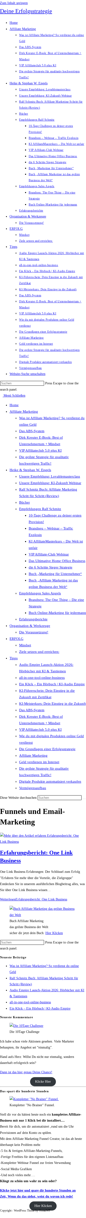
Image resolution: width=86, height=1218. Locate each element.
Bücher (24, 502)
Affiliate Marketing (24, 411)
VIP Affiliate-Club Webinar (49, 554)
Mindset (25, 645)
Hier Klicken (54, 933)
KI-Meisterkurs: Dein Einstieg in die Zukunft (52, 704)
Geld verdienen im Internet (39, 762)
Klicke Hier (43, 1082)
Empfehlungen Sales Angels (40, 593)
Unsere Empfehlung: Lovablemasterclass (49, 476)
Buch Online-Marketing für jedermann (57, 613)
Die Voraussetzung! (33, 632)
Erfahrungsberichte (33, 619)
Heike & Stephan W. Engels (30, 470)
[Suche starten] (84, 798)
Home (14, 405)
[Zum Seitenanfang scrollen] (1, 1215)
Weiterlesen (33, 899)
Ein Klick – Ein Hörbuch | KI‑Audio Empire (52, 684)
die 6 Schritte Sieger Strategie (50, 567)
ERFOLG (16, 639)
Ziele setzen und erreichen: (39, 652)
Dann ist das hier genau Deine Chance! (26, 1072)
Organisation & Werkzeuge (30, 626)
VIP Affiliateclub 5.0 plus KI (40, 450)
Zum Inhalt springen (14, 3)
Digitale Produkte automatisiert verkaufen (50, 781)
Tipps (14, 658)
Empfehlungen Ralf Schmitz (40, 509)
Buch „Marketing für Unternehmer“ (55, 574)
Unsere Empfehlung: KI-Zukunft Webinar (50, 483)
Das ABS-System (31, 431)
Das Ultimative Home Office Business (57, 561)
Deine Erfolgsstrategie (26, 11)
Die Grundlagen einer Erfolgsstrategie (47, 749)
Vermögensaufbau (32, 788)
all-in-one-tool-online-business (42, 678)
